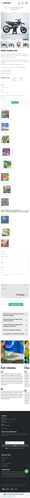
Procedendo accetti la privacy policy (15, 448)
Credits (21, 485)
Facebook (3, 428)
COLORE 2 (21, 77)
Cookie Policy (4, 466)
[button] (2, 27)
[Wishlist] (22, 3)
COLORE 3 (14, 80)
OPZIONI (3, 289)
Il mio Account (4, 457)
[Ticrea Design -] (7, 3)
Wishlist (3, 460)
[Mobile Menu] (2, 3)
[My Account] (19, 3)
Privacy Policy (4, 465)
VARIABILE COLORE (5, 78)
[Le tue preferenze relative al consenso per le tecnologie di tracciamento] (27, 495)
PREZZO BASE (5, 285)
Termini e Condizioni (6, 463)
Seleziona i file (15, 102)
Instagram (6, 428)
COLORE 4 (21, 80)
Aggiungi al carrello (15, 304)
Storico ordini (4, 459)
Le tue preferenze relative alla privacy (14, 494)
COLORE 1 (14, 77)
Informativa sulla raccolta (8, 496)
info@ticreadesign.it (5, 425)
